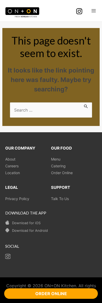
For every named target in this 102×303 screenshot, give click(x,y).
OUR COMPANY (20, 148)
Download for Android (30, 230)
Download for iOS (26, 223)
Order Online (62, 172)
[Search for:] (51, 110)
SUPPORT (60, 187)
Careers (12, 166)
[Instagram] (79, 11)
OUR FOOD (61, 148)
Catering (58, 166)
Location (12, 172)
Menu (55, 159)
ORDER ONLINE (51, 293)
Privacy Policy (17, 198)
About (10, 159)
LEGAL (11, 187)
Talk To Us (60, 198)
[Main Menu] (93, 10)
